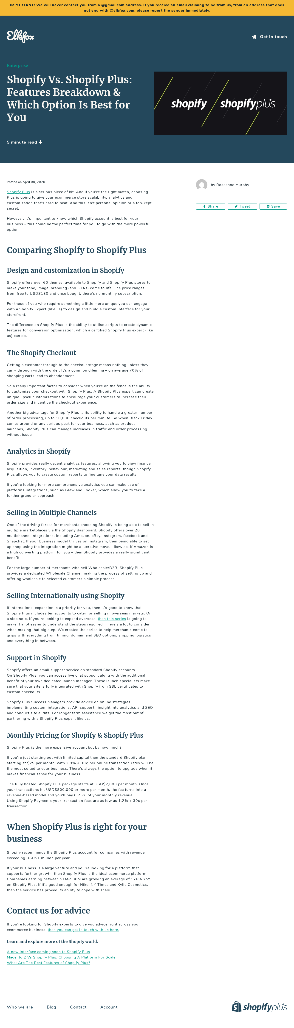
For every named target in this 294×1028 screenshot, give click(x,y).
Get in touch (273, 36)
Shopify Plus (18, 191)
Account (109, 1007)
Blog (51, 1007)
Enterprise (17, 65)
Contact (78, 1007)
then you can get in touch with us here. (83, 929)
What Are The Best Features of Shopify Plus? (48, 962)
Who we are (20, 1007)
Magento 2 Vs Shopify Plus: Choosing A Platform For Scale (61, 957)
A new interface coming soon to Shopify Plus (48, 951)
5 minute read (23, 142)
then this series (112, 618)
